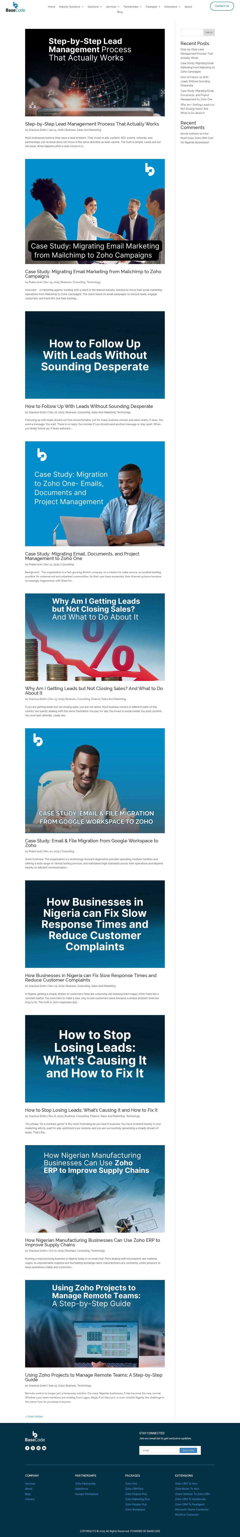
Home (51, 6)
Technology (94, 282)
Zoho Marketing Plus (137, 1499)
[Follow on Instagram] (38, 1448)
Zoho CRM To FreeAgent (190, 1504)
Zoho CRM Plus (134, 1488)
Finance (95, 699)
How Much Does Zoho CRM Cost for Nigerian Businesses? (197, 138)
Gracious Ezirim (38, 130)
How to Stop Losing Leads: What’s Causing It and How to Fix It (92, 1110)
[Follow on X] (33, 1448)
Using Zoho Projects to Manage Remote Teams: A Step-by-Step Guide (93, 1377)
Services (111, 6)
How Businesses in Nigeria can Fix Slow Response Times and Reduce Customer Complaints (91, 978)
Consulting (79, 282)
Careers (29, 1499)
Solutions (93, 6)
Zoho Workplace (135, 1509)
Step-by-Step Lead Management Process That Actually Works (92, 124)
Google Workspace (86, 1494)
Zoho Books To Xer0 (187, 1488)
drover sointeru (190, 133)
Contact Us (222, 6)
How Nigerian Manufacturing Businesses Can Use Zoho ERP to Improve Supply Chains (92, 1242)
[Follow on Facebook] (27, 1448)
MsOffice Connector (187, 1514)
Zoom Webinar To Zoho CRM (192, 1494)
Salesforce (81, 1488)
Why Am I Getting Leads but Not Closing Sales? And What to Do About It (94, 691)
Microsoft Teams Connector (192, 1509)
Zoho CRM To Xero (186, 1483)
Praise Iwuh (35, 282)
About (188, 6)
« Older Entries (34, 1416)
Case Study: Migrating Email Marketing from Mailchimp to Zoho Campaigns (93, 274)
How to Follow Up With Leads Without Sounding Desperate (89, 406)
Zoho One (131, 1483)
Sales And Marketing (89, 130)
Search (209, 32)
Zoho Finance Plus (136, 1494)
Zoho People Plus (136, 1504)
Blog (120, 12)
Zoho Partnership (85, 1483)
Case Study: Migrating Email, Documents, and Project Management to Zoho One (82, 556)
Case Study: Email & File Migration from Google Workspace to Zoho (91, 843)
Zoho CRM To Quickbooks (190, 1499)
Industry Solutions (69, 6)
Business (71, 130)
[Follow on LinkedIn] (44, 1448)
